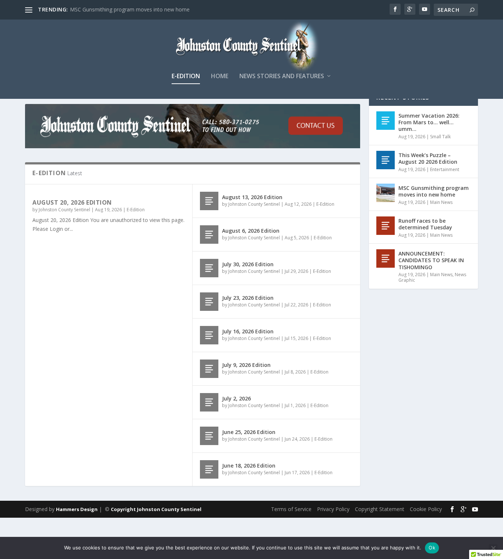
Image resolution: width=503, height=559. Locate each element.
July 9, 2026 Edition (246, 364)
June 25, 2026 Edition (248, 431)
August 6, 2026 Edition (250, 230)
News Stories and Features (281, 76)
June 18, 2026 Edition (248, 465)
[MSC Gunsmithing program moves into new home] (385, 193)
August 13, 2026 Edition (252, 197)
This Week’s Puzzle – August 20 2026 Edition (427, 158)
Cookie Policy (426, 509)
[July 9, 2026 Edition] (209, 369)
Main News (441, 202)
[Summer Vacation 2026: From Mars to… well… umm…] (385, 120)
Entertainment (444, 169)
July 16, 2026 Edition (248, 331)
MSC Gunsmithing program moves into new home (130, 9)
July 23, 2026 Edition (248, 297)
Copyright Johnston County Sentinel (156, 509)
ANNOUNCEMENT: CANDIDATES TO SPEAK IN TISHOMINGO (431, 260)
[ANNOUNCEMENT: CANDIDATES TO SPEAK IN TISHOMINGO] (385, 258)
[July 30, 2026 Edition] (209, 268)
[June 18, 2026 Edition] (209, 469)
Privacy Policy (333, 509)
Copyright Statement (379, 509)
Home (219, 76)
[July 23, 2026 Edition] (209, 301)
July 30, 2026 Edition (248, 264)
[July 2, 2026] (209, 402)
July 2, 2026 (236, 398)
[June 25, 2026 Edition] (209, 436)
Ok (432, 548)
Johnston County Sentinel (64, 209)
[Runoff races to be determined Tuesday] (385, 225)
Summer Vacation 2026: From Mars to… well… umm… (429, 122)
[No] (493, 548)
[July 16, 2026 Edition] (209, 335)
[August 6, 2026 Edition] (209, 234)
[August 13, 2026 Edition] (209, 201)
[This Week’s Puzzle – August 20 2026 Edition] (385, 160)
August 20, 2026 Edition (72, 202)
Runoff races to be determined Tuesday (425, 224)
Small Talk (440, 136)
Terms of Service (291, 509)
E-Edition (186, 76)
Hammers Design (77, 509)
